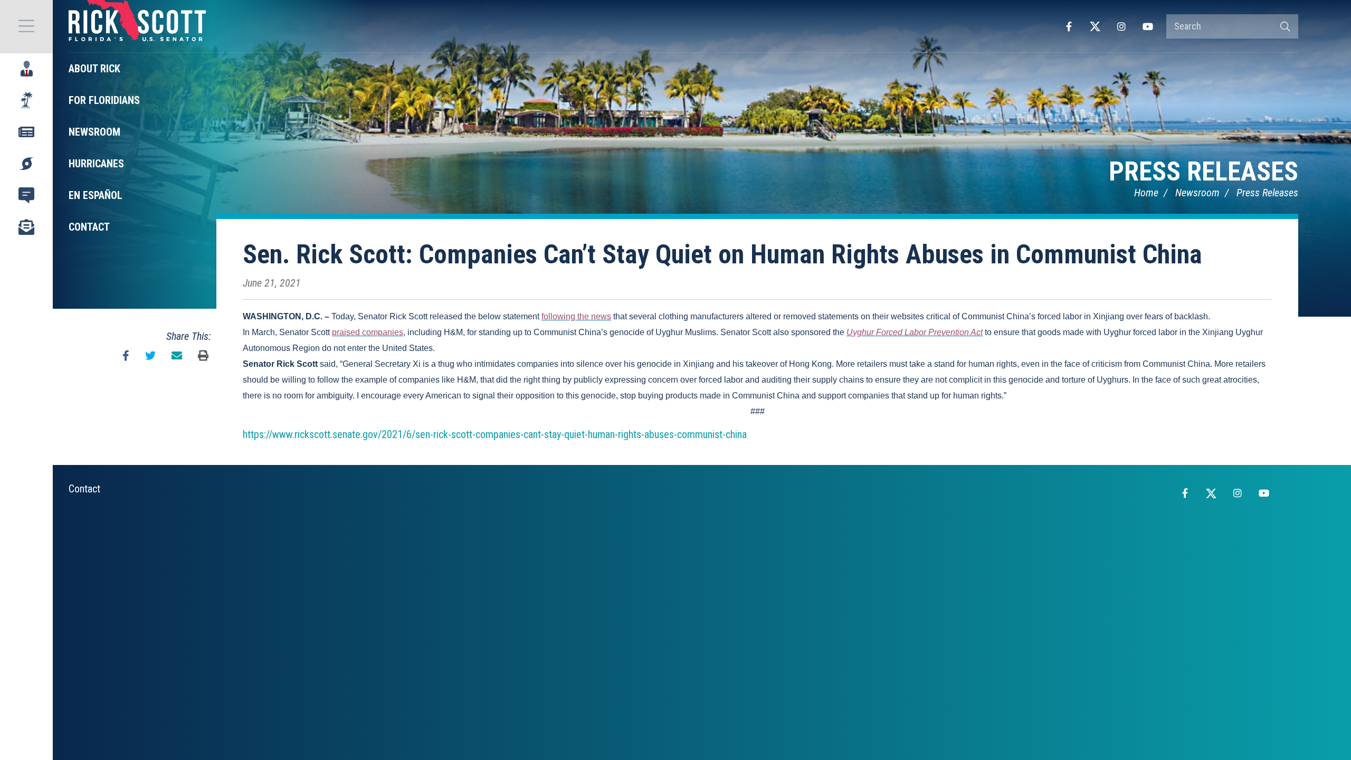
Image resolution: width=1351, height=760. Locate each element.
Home (1146, 192)
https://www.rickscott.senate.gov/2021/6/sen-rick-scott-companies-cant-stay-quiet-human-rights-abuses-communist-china (495, 434)
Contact (84, 488)
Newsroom (1197, 192)
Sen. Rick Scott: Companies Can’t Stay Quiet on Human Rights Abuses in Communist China (722, 254)
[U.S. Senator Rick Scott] (137, 26)
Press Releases (1203, 171)
